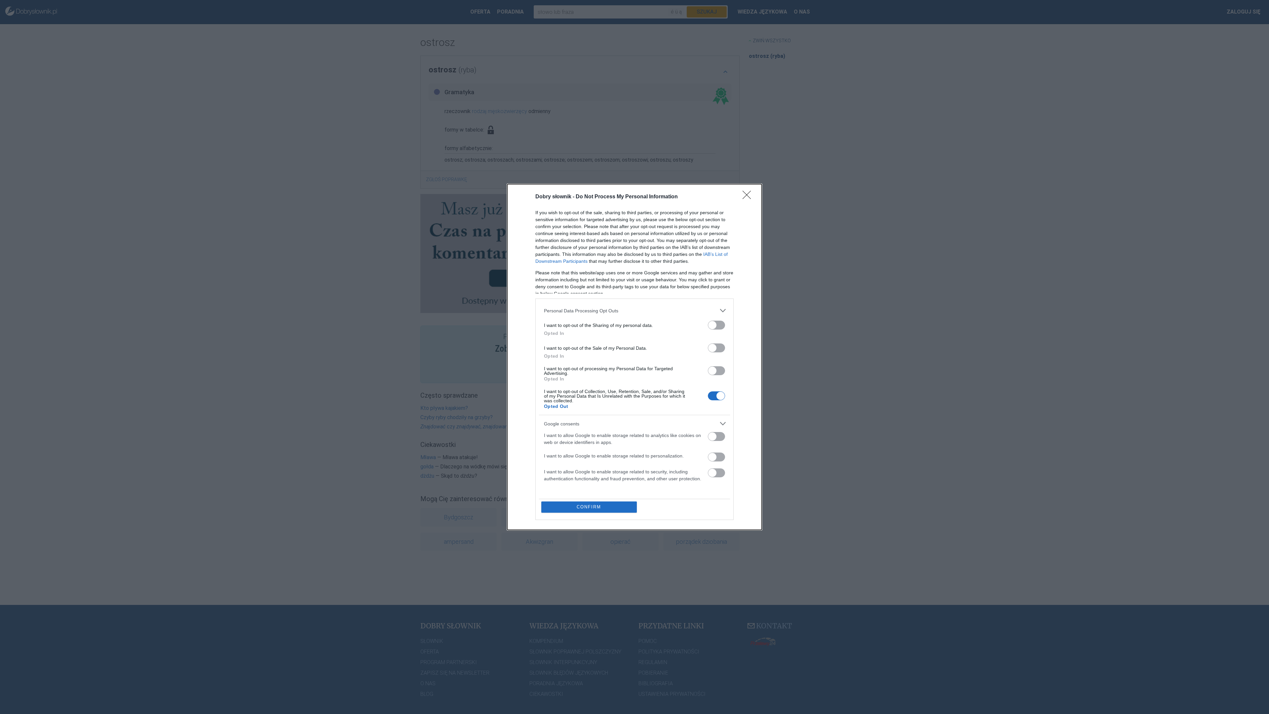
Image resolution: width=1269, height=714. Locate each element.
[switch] (716, 325)
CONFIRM (589, 506)
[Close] (749, 197)
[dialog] (634, 357)
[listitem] (634, 310)
